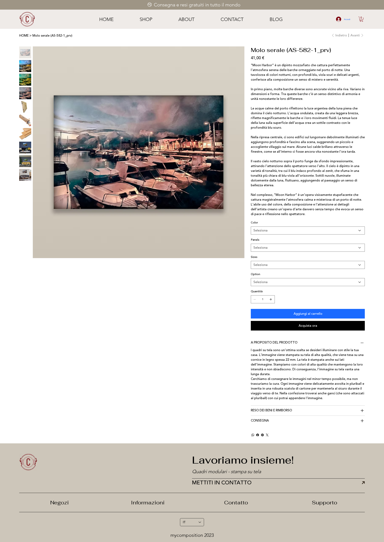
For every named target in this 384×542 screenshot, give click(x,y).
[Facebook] (258, 435)
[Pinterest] (262, 435)
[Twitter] (267, 435)
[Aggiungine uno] (271, 299)
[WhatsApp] (253, 435)
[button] (361, 19)
